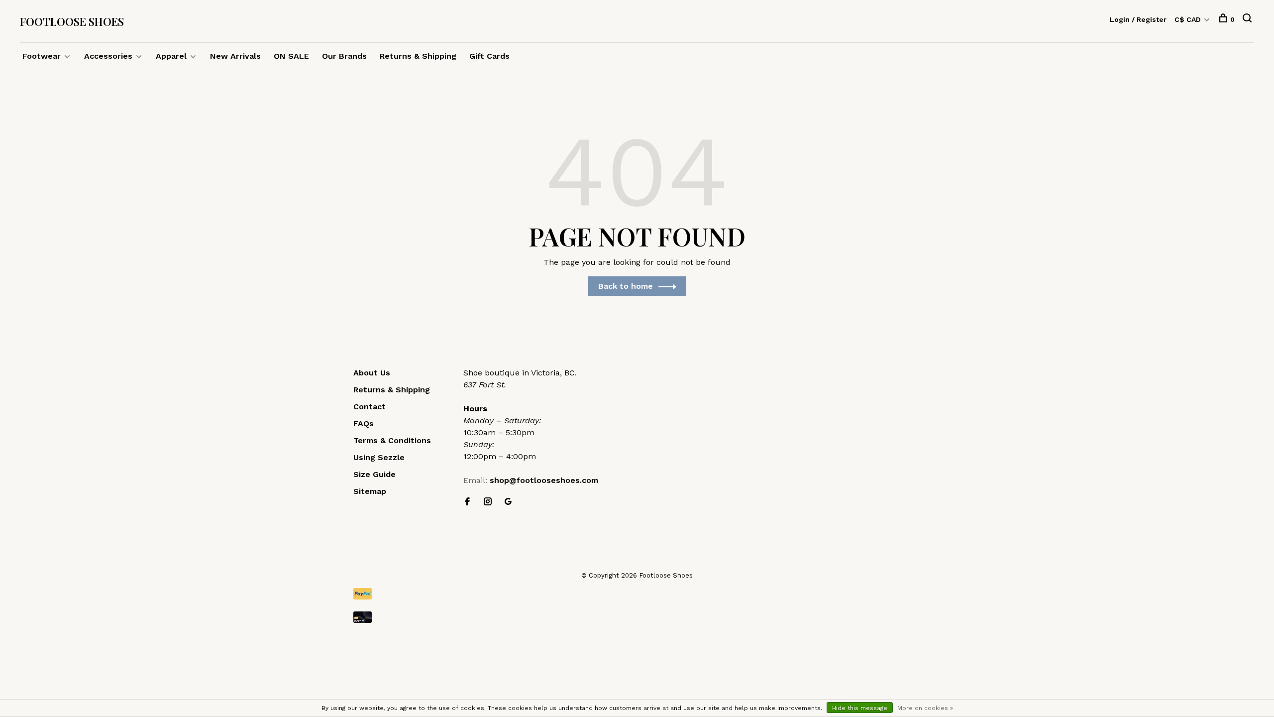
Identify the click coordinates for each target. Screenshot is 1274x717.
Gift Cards (489, 56)
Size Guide (374, 474)
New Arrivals (235, 56)
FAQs (363, 423)
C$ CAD (1188, 19)
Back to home (625, 286)
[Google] (508, 502)
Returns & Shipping (418, 56)
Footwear (41, 56)
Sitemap (369, 491)
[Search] (1248, 19)
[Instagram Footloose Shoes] (488, 502)
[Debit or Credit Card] (637, 617)
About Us (371, 372)
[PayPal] (637, 593)
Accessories (108, 56)
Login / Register (1138, 19)
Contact (369, 406)
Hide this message (859, 708)
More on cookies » (925, 708)
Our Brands (344, 56)
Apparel (171, 56)
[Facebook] (467, 502)
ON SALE (291, 56)
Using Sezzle (379, 457)
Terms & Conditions (392, 440)
